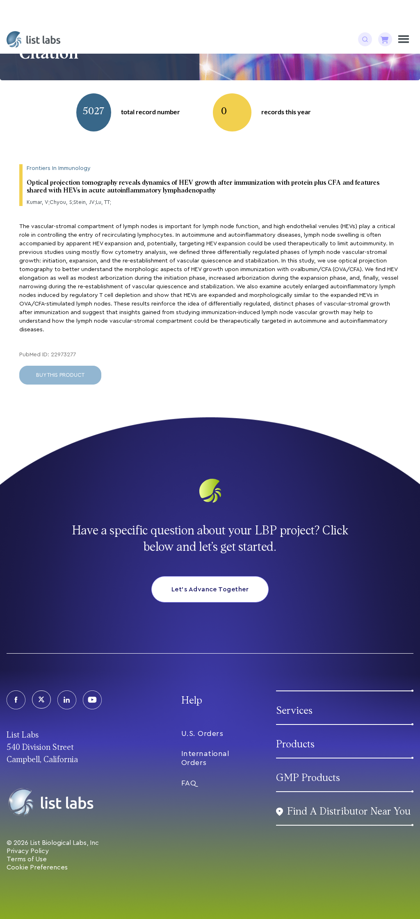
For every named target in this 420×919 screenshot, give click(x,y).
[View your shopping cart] (385, 39)
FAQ (188, 783)
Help (191, 700)
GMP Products (308, 778)
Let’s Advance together (210, 589)
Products (295, 744)
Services (294, 711)
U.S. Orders (202, 733)
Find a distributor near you (349, 811)
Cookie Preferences (37, 867)
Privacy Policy (28, 851)
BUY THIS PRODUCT (60, 375)
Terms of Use (27, 859)
